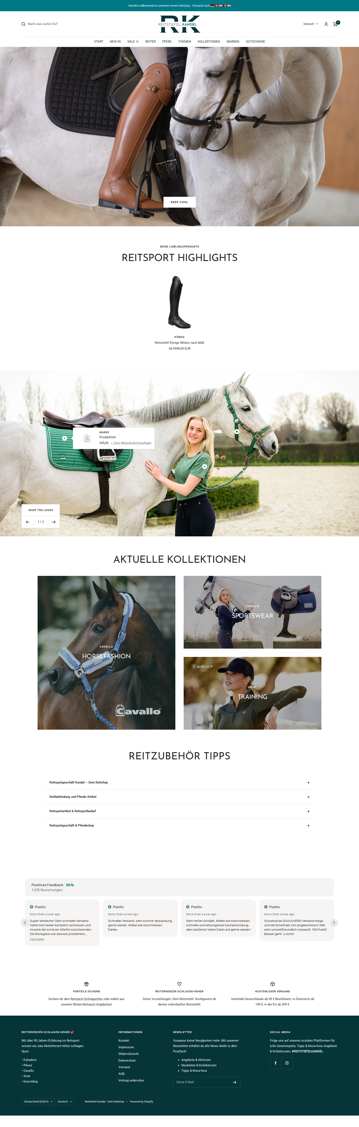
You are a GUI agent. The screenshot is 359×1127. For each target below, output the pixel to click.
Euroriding (30, 1081)
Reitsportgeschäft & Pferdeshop (71, 825)
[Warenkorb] (335, 24)
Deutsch (309, 24)
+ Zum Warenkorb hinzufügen (131, 443)
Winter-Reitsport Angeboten (92, 1004)
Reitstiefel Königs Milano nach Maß (179, 343)
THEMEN (184, 41)
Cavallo (28, 1071)
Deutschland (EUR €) (36, 1101)
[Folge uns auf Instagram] (287, 1063)
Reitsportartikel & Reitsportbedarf (72, 811)
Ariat (26, 1076)
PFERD (167, 41)
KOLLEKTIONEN (209, 41)
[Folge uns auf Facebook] (275, 1063)
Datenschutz (127, 1060)
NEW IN (115, 41)
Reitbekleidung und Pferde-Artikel (72, 797)
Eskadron (30, 1060)
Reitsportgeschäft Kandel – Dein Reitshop (78, 782)
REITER (150, 41)
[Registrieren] (234, 1082)
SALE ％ (133, 41)
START (98, 41)
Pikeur (27, 1065)
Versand (124, 1067)
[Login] (326, 24)
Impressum (126, 1047)
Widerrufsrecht (128, 1054)
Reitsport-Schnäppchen (87, 999)
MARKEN (233, 41)
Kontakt (123, 1040)
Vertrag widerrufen (131, 1080)
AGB (121, 1074)
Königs (179, 337)
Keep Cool (179, 202)
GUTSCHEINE (255, 41)
